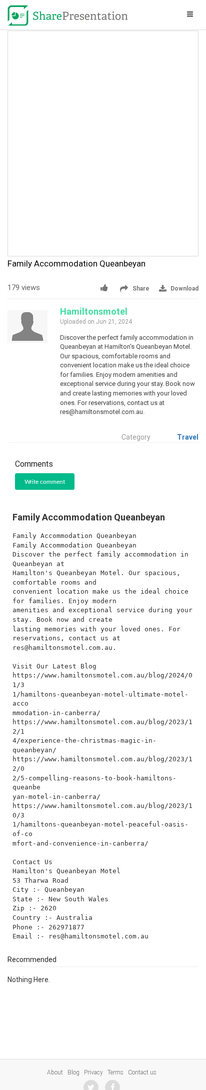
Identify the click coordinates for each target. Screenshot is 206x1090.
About (55, 1072)
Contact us (142, 1072)
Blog (74, 1072)
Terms (116, 1072)
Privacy (93, 1072)
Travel (187, 437)
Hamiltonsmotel (94, 311)
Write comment (44, 482)
